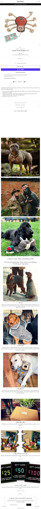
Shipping (18, 54)
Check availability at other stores (10, 78)
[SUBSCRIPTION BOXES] (20, 441)
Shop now (20, 459)
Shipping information (20, 102)
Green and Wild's (20, 49)
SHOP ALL (20, 427)
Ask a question (20, 107)
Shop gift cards (20, 490)
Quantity (20, 58)
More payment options (20, 72)
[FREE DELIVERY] (20, 410)
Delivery (31, 424)
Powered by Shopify (20, 508)
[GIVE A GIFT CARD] (20, 473)
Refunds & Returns (20, 104)
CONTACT (20, 493)
